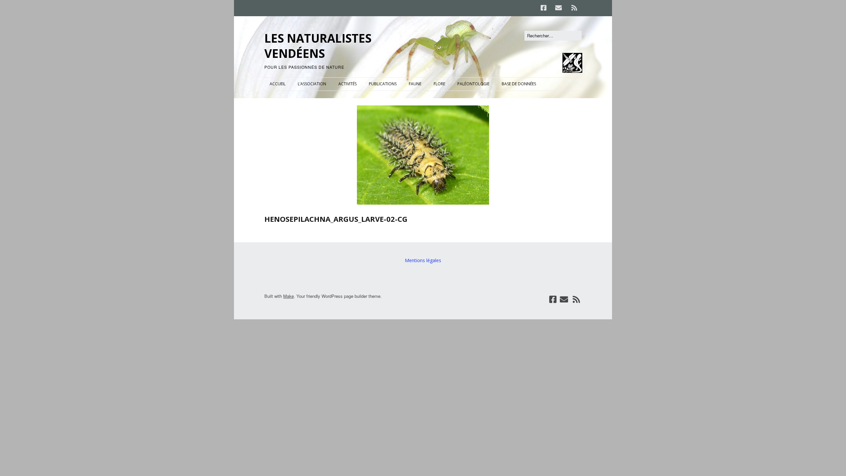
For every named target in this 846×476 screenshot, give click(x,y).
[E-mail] (558, 8)
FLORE (439, 84)
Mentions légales (423, 260)
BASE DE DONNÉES (519, 84)
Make (288, 296)
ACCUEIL (278, 84)
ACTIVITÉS (347, 84)
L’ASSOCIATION (312, 84)
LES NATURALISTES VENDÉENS (317, 45)
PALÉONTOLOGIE (473, 84)
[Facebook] (545, 8)
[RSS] (574, 8)
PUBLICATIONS (383, 84)
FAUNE (415, 84)
